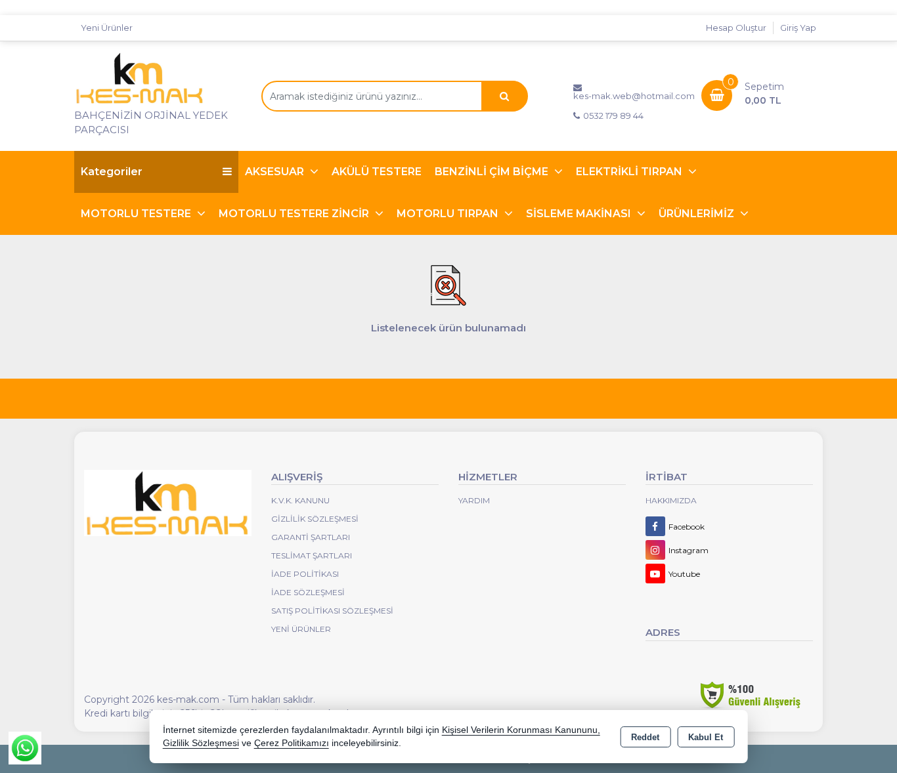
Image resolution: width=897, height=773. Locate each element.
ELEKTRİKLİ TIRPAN (630, 171)
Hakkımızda (671, 500)
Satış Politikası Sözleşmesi (332, 611)
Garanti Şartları (310, 537)
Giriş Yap (798, 27)
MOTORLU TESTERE (137, 213)
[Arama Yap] (504, 96)
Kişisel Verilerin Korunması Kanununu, (521, 730)
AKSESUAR (276, 171)
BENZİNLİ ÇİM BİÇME (493, 171)
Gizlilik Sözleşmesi (315, 519)
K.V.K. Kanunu (300, 500)
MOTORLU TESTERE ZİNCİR (295, 213)
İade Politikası (305, 574)
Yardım (474, 500)
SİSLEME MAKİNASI (580, 213)
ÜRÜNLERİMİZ (698, 213)
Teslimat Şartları (311, 555)
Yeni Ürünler (301, 629)
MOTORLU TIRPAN (449, 213)
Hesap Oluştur (736, 27)
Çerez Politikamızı (291, 743)
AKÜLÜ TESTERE (377, 171)
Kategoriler (111, 171)
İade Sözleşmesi (308, 592)
